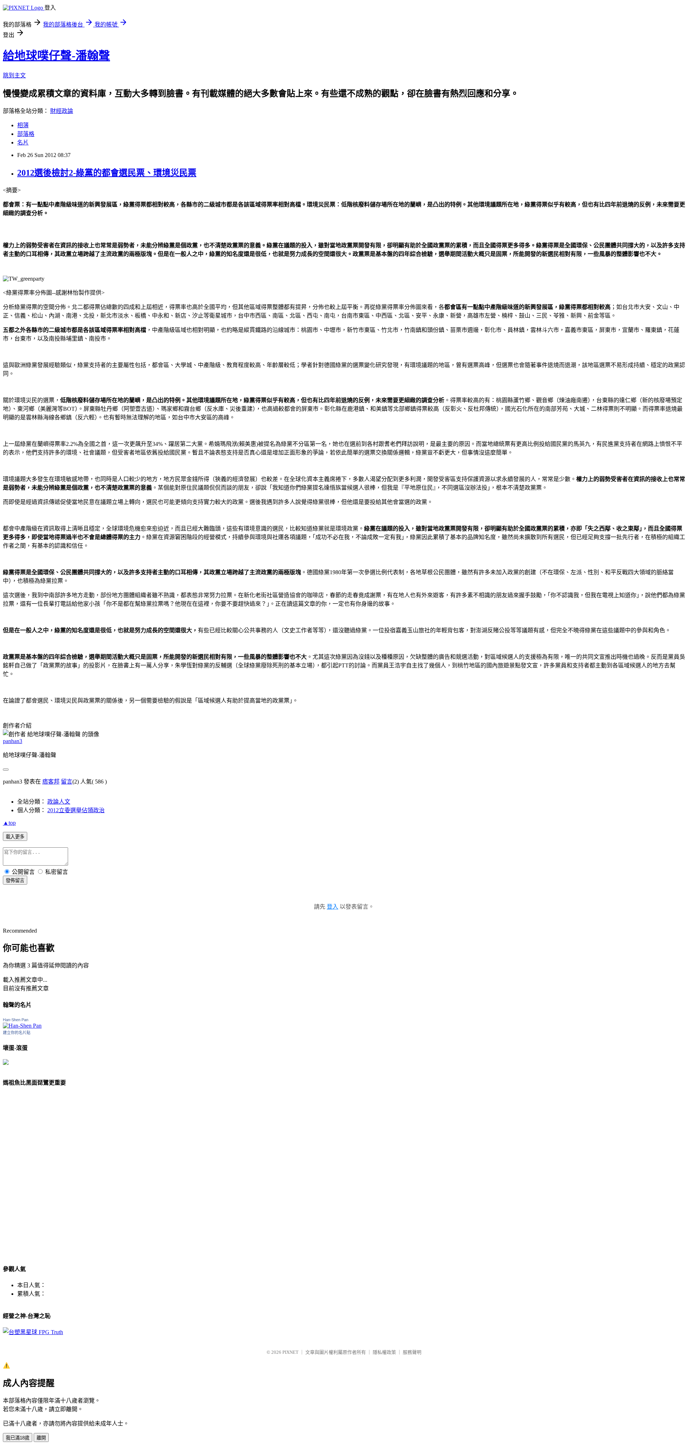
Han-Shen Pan (15, 1020)
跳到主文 (14, 75)
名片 (23, 142)
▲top (9, 823)
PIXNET (290, 1352)
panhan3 (12, 741)
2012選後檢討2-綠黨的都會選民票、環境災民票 (106, 172)
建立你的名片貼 (16, 1032)
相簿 (23, 125)
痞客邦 (50, 782)
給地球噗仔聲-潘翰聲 (56, 55)
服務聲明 (412, 1352)
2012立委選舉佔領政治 (76, 810)
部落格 (25, 134)
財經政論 (61, 111)
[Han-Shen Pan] (22, 1026)
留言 (66, 782)
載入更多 (15, 836)
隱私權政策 (384, 1352)
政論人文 (58, 802)
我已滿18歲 (17, 1438)
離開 (41, 1438)
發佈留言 (15, 880)
